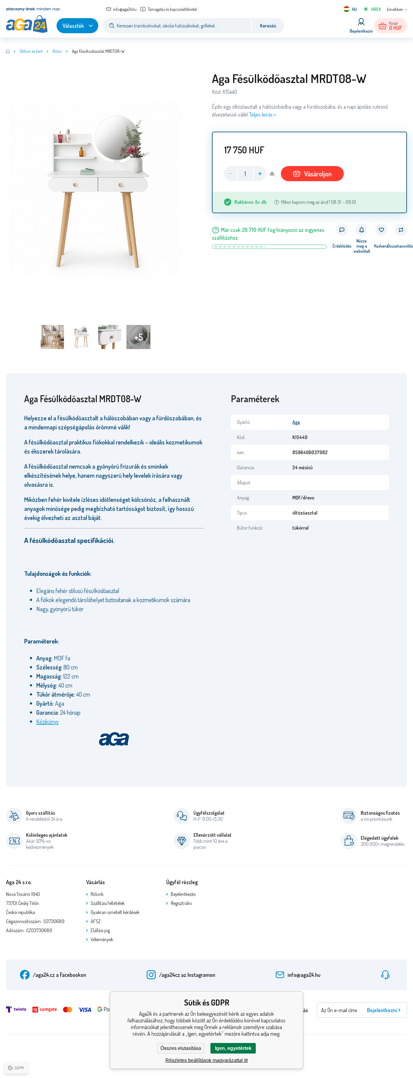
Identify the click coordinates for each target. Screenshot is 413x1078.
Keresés (268, 26)
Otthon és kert (31, 51)
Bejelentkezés (183, 894)
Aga (296, 422)
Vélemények (102, 939)
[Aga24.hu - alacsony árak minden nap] (8, 51)
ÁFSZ (96, 921)
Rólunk (97, 894)
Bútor (57, 51)
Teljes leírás (261, 114)
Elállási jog (100, 930)
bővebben (395, 9)
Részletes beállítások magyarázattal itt (206, 1060)
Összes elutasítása (181, 1048)
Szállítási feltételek (108, 903)
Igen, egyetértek (233, 1048)
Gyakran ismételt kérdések (115, 912)
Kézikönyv (47, 721)
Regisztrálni (181, 903)
